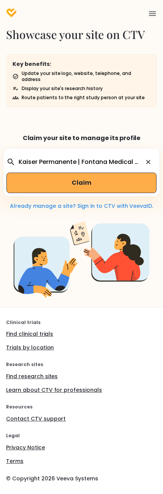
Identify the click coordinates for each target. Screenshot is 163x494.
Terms (15, 461)
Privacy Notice (25, 447)
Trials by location (30, 347)
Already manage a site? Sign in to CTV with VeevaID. (81, 206)
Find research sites (32, 376)
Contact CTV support (36, 418)
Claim (81, 182)
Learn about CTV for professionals (54, 390)
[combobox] (80, 162)
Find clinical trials (29, 334)
